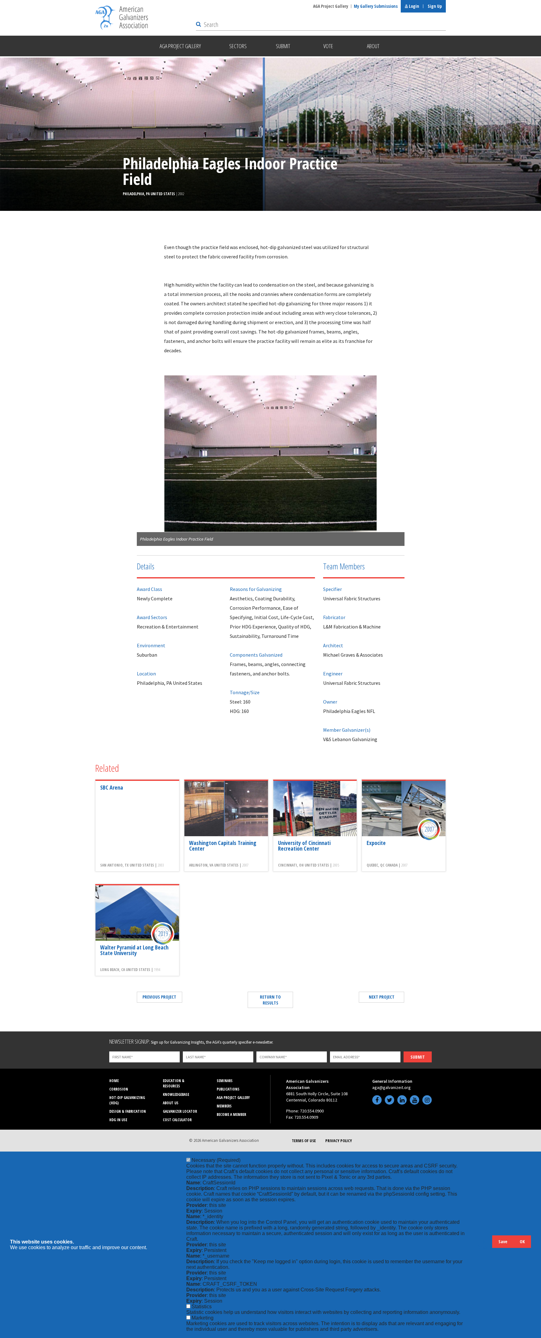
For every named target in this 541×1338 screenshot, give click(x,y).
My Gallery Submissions (376, 6)
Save (502, 1241)
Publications (228, 1089)
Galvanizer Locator (180, 1111)
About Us (170, 1103)
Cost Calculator (177, 1119)
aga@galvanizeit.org (391, 1087)
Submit (417, 1057)
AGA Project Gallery (330, 6)
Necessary (216, 1160)
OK (522, 1241)
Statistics (202, 1306)
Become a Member (231, 1114)
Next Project (381, 997)
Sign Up (435, 6)
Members (224, 1106)
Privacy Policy (338, 1140)
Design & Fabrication (127, 1111)
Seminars (225, 1080)
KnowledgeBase (176, 1094)
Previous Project (159, 997)
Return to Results (270, 1000)
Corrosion (118, 1089)
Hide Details (484, 1244)
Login (413, 6)
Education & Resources (173, 1083)
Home (114, 1080)
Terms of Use (304, 1140)
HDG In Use (118, 1119)
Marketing (203, 1317)
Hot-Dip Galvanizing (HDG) (127, 1100)
